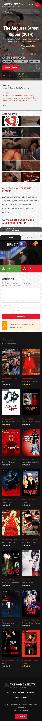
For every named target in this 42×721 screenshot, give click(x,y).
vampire (7, 61)
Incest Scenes (21, 697)
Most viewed (18, 693)
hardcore (19, 58)
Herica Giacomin (9, 100)
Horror (15, 23)
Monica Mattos (8, 95)
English (15, 53)
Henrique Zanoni (21, 95)
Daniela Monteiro (18, 98)
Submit (21, 316)
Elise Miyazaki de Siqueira (26, 100)
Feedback (21, 716)
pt (5, 53)
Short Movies (26, 23)
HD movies (31, 693)
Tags (8, 693)
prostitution (20, 61)
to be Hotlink (12, 229)
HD (25, 54)
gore (8, 58)
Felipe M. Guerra (32, 98)
